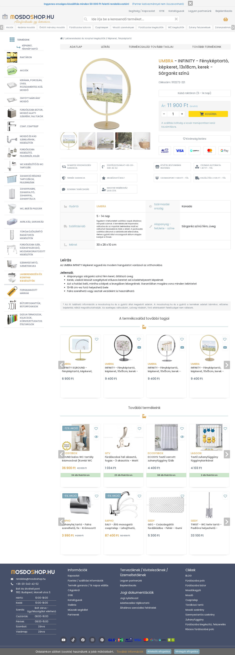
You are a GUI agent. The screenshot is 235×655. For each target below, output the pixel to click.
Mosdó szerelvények (123, 27)
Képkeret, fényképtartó (120, 38)
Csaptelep (191, 600)
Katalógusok (176, 11)
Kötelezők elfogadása (159, 651)
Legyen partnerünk (199, 11)
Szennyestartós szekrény (200, 614)
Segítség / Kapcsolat (142, 11)
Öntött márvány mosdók (52, 27)
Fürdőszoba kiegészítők (151, 27)
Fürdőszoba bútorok (80, 27)
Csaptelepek (101, 27)
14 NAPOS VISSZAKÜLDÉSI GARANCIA (79, 167)
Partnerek (73, 614)
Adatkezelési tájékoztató (134, 603)
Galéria (72, 605)
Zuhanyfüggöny (194, 619)
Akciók (9, 27)
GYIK (161, 11)
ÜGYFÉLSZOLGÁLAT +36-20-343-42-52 (120, 167)
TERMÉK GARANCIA (76, 178)
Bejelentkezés (224, 11)
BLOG (188, 575)
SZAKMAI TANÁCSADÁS (78, 189)
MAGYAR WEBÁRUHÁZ (117, 189)
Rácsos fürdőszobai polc (199, 629)
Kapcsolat (73, 575)
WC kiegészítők (176, 27)
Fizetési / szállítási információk (85, 580)
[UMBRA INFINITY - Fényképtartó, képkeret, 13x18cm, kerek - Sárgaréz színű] (105, 94)
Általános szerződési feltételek (138, 607)
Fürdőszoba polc (195, 580)
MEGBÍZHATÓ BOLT (116, 178)
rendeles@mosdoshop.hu (31, 579)
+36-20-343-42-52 (27, 584)
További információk (130, 651)
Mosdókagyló (193, 590)
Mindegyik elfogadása (186, 651)
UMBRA (166, 61)
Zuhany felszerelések (200, 27)
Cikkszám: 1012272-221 (172, 82)
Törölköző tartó (194, 605)
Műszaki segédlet (78, 610)
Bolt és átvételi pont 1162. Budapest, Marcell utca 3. (33, 590)
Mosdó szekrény (194, 610)
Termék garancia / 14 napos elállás (88, 585)
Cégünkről (74, 590)
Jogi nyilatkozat (129, 598)
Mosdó (189, 595)
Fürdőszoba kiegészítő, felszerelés (205, 624)
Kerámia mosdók (26, 27)
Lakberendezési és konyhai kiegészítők (85, 38)
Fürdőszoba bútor (195, 585)
